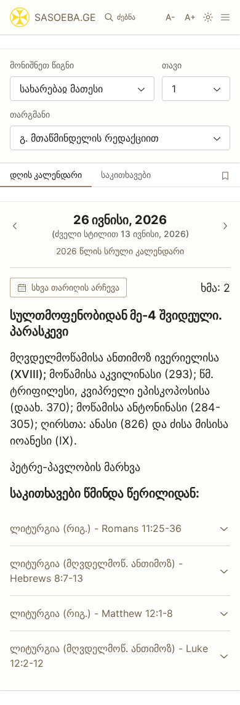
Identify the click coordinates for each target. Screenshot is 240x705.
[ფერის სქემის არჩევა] (208, 17)
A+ (190, 17)
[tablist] (120, 175)
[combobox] (82, 88)
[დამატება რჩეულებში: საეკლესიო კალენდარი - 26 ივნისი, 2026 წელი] (225, 175)
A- (170, 17)
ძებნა (126, 17)
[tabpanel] (120, 446)
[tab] (46, 175)
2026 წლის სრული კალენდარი (120, 251)
